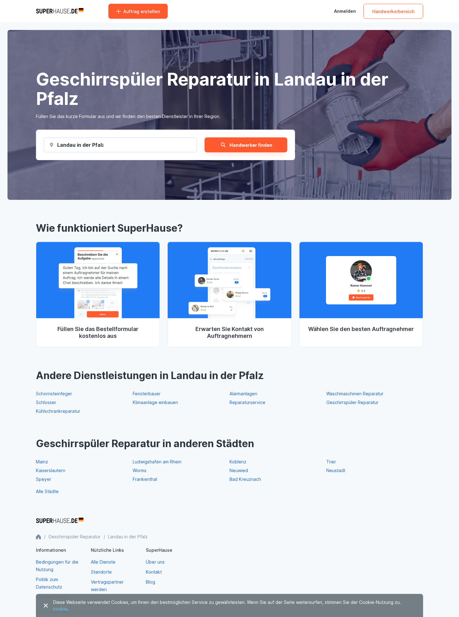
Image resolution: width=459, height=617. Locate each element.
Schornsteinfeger (54, 393)
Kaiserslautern (50, 470)
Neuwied (239, 470)
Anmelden (345, 11)
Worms (139, 470)
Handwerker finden (251, 145)
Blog (150, 582)
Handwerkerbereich (393, 11)
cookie (60, 608)
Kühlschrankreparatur (58, 411)
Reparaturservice (247, 402)
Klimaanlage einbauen (155, 402)
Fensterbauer (146, 393)
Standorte (101, 572)
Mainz (42, 461)
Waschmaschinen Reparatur (354, 393)
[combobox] (80, 145)
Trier (331, 461)
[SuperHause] (59, 11)
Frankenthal (145, 479)
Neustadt (335, 470)
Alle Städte (47, 491)
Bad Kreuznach (245, 479)
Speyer (43, 479)
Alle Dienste (103, 562)
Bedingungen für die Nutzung (57, 565)
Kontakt (154, 572)
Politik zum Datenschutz (49, 583)
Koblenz (238, 461)
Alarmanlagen (243, 393)
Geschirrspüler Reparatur (352, 402)
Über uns (155, 562)
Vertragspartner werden (107, 585)
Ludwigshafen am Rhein (157, 461)
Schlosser (46, 402)
